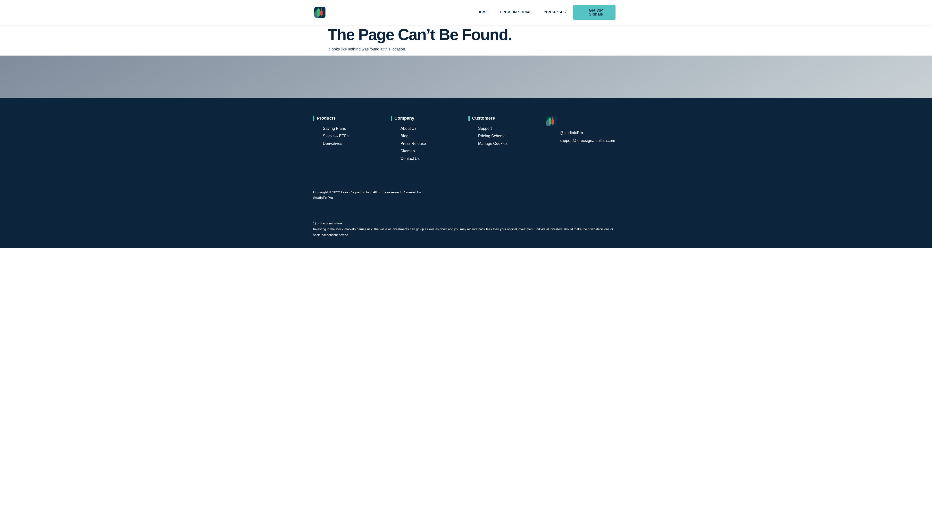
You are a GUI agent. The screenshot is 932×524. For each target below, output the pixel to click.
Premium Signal (516, 12)
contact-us (555, 12)
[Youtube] (593, 194)
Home (483, 12)
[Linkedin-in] (611, 208)
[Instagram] (611, 194)
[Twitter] (611, 180)
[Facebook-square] (593, 180)
